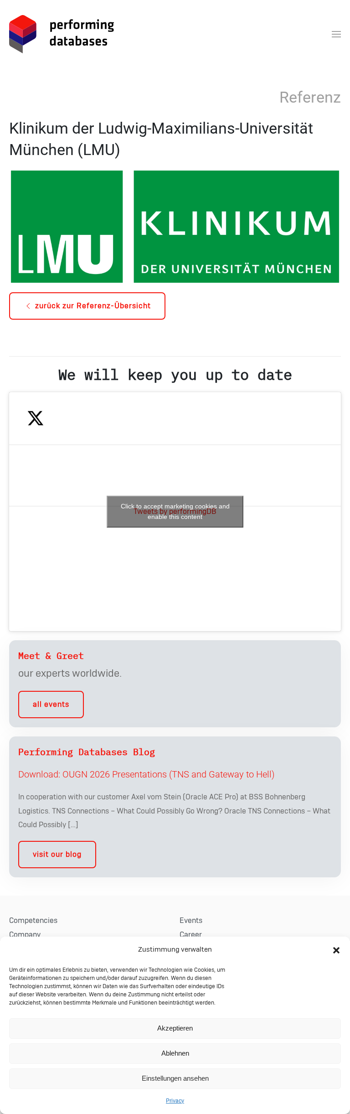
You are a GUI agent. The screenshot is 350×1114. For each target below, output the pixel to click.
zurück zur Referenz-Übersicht (93, 306)
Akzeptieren (175, 1028)
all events (51, 704)
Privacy (175, 1101)
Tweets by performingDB (175, 511)
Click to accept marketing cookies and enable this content (175, 511)
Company (25, 934)
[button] (336, 949)
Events (191, 920)
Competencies (33, 920)
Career (191, 934)
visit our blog (57, 854)
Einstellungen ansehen (175, 1078)
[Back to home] (61, 34)
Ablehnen (175, 1053)
